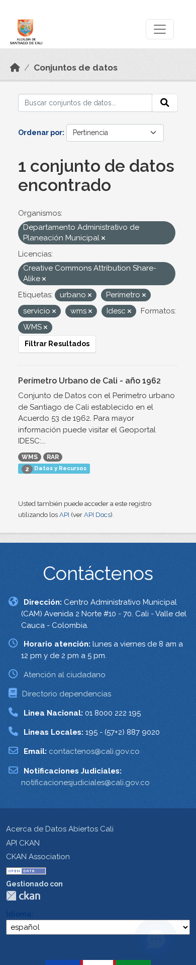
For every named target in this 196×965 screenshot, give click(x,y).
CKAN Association (38, 856)
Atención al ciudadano (65, 674)
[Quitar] (103, 238)
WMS (30, 457)
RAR (53, 457)
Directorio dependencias (66, 693)
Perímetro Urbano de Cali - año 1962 (89, 380)
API (64, 515)
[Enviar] (165, 103)
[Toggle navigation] (160, 29)
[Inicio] (15, 67)
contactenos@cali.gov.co (94, 751)
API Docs (97, 515)
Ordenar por (40, 132)
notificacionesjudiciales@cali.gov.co (85, 782)
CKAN (23, 895)
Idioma (18, 914)
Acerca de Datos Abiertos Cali (60, 828)
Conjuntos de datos (76, 67)
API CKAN (23, 843)
